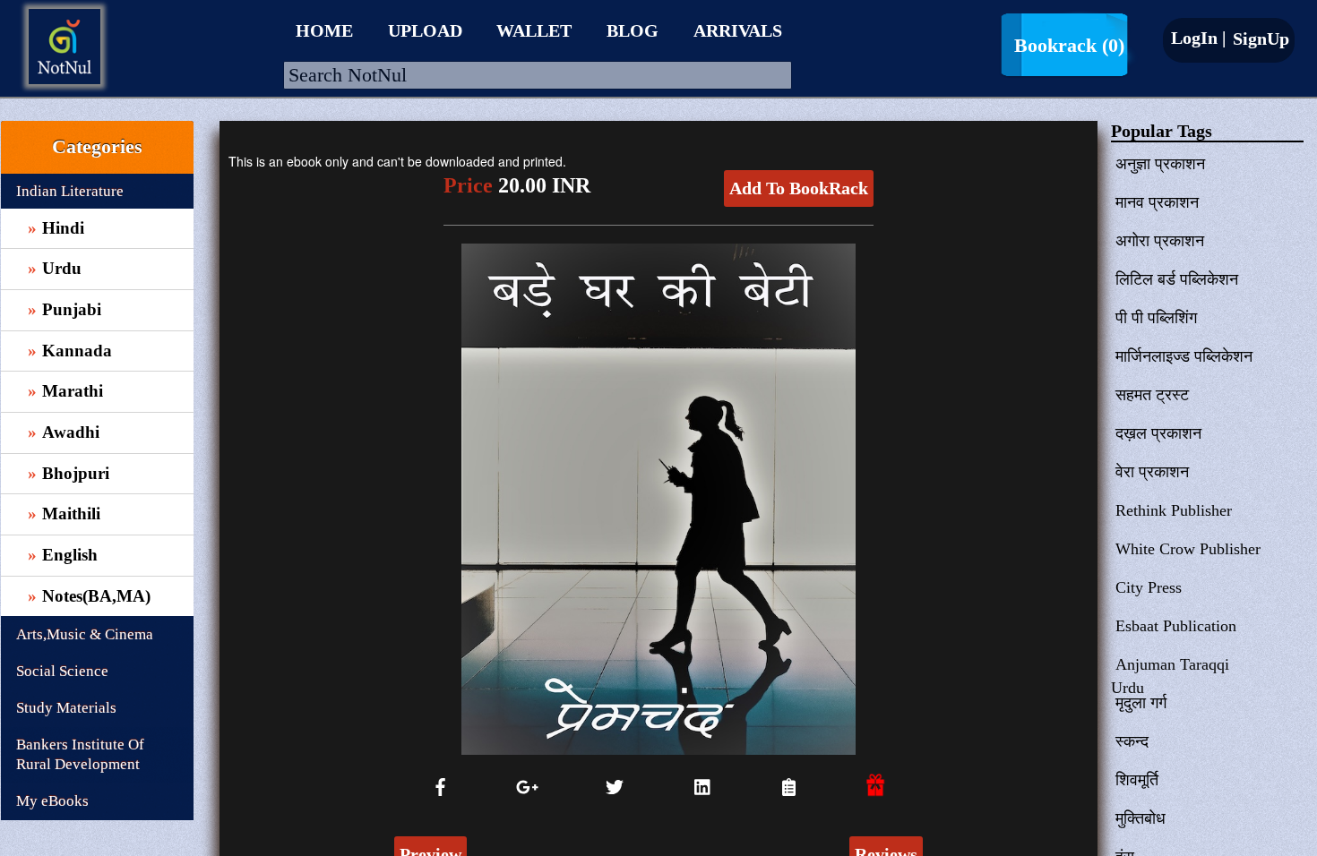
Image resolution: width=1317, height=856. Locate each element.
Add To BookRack (798, 188)
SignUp (1258, 38)
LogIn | (1198, 37)
